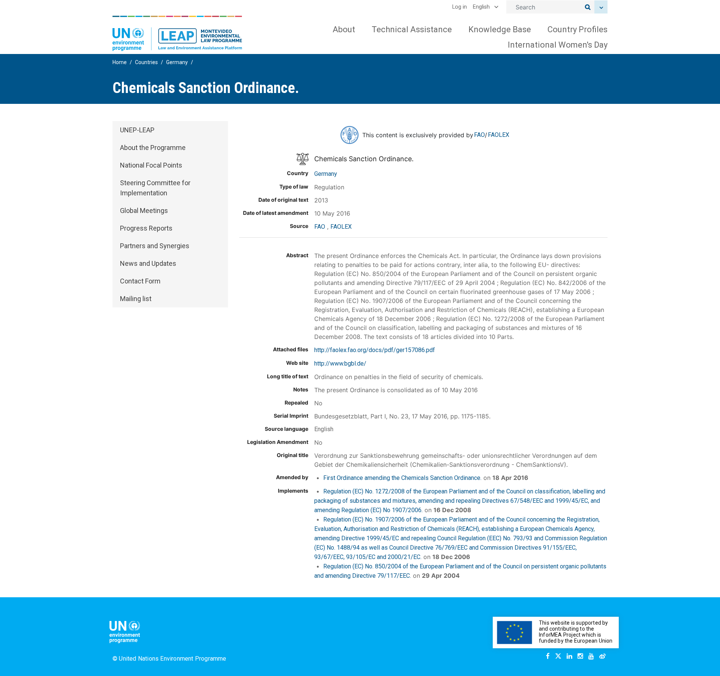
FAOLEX (498, 134)
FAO (479, 134)
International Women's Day (558, 44)
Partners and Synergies (154, 246)
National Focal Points (151, 165)
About (344, 29)
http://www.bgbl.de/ (340, 363)
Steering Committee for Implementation (155, 188)
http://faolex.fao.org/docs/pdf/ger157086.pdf (374, 350)
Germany (177, 62)
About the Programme (153, 147)
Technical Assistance (412, 29)
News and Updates (148, 263)
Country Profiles (578, 29)
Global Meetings (144, 210)
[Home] (177, 33)
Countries (146, 62)
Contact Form (140, 281)
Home (119, 62)
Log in (459, 7)
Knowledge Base (499, 29)
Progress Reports (146, 228)
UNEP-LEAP (137, 130)
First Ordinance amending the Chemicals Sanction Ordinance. (402, 477)
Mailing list (136, 299)
